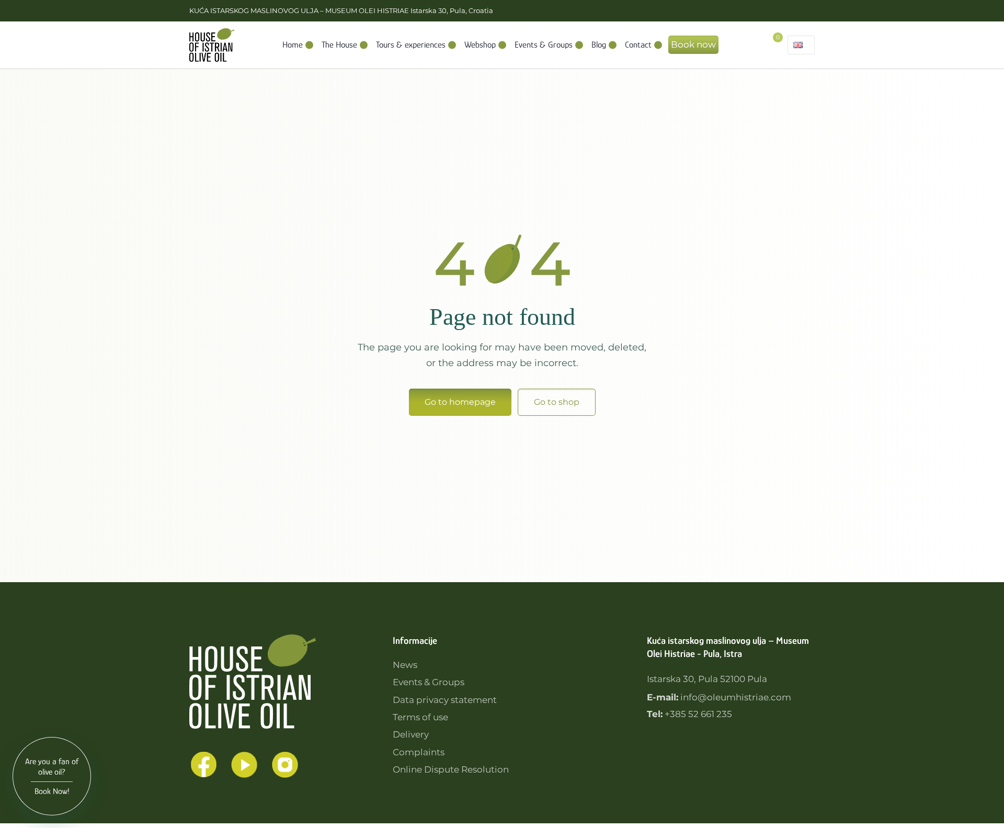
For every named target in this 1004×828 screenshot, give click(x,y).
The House (339, 45)
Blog (598, 45)
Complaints (418, 752)
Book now (693, 44)
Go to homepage (460, 402)
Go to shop (556, 402)
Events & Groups (544, 45)
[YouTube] (244, 765)
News (405, 665)
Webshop (480, 45)
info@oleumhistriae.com (735, 697)
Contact (638, 45)
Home (292, 45)
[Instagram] (285, 765)
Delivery (411, 734)
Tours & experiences (411, 45)
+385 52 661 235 (698, 714)
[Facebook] (203, 765)
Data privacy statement (445, 700)
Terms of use (420, 717)
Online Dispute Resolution (451, 769)
